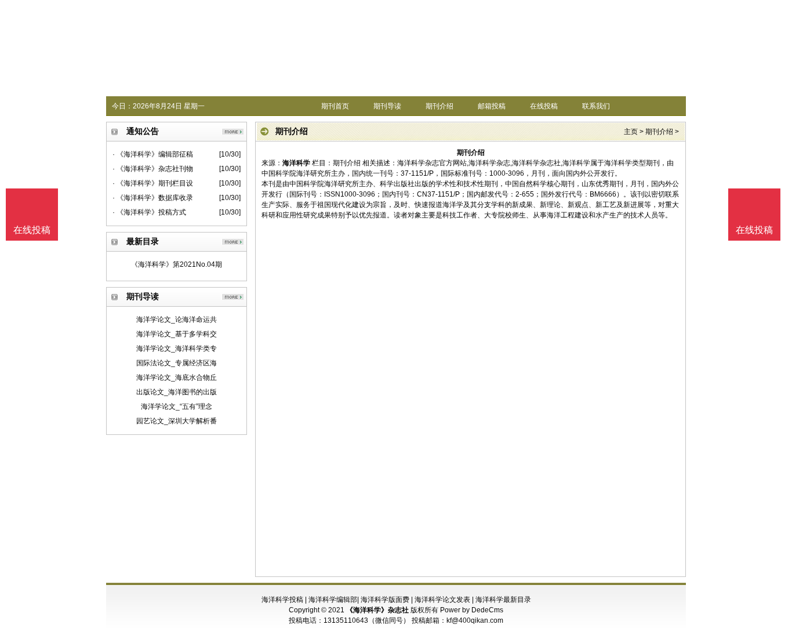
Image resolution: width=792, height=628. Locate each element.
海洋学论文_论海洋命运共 (176, 319)
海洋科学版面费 (385, 600)
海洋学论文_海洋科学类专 (176, 348)
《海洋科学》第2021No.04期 (176, 264)
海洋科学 (296, 163)
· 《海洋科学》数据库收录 (152, 198)
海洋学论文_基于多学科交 (176, 334)
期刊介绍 (439, 106)
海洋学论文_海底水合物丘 (176, 377)
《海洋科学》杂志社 (377, 610)
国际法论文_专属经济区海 (176, 363)
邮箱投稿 (492, 106)
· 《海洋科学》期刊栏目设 (152, 183)
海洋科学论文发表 (442, 600)
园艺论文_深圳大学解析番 (176, 421)
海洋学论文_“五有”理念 (176, 406)
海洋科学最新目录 (503, 600)
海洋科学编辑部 (332, 600)
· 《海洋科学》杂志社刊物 (152, 169)
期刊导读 (387, 106)
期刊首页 (335, 106)
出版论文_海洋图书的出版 (176, 392)
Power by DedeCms (471, 610)
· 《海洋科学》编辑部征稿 (152, 154)
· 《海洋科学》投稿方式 (149, 212)
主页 (631, 132)
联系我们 (596, 106)
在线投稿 (544, 106)
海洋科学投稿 (282, 600)
